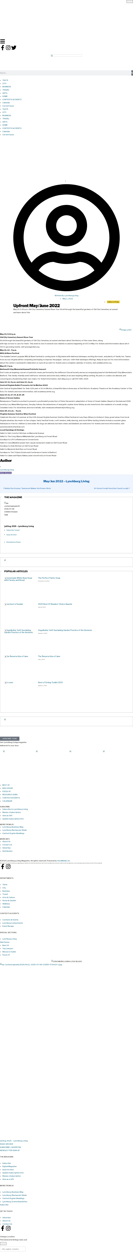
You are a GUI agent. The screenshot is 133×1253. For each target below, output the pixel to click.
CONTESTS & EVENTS (12, 99)
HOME (5, 96)
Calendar (6, 103)
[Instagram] (8, 47)
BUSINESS (6, 87)
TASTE (5, 80)
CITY (4, 83)
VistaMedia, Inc (63, 861)
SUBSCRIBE (5, 1147)
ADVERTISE (16, 1147)
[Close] (130, 1)
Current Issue (8, 106)
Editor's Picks (113, 302)
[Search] (132, 73)
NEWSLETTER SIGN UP (10, 1150)
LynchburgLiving (7, 470)
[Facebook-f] (2, 47)
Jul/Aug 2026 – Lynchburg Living (19, 526)
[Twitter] (13, 47)
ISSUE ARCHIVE (6, 1144)
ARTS (4, 93)
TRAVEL (5, 90)
